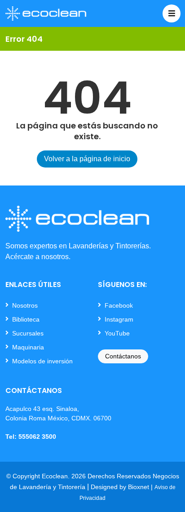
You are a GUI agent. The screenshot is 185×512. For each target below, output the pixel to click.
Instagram (119, 319)
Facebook (119, 305)
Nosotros (25, 305)
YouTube (117, 333)
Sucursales (28, 333)
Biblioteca (26, 319)
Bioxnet (138, 486)
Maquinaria (28, 347)
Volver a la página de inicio (87, 159)
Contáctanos (123, 356)
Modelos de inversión (42, 361)
